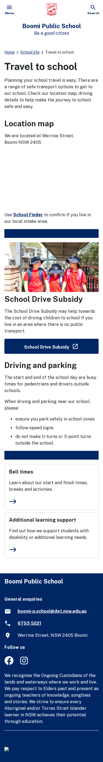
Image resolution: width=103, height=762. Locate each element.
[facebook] (8, 663)
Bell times (21, 472)
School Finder (28, 214)
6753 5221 (29, 623)
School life (30, 52)
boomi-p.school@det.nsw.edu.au (52, 611)
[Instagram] (24, 663)
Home (9, 52)
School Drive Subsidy (61, 346)
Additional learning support (42, 520)
